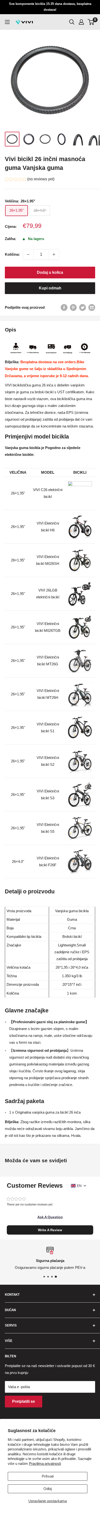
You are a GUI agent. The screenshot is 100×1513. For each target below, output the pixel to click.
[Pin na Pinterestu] (73, 307)
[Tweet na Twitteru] (82, 307)
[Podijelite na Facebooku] (64, 307)
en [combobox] (79, 1186)
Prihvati (48, 1476)
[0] (91, 22)
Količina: (12, 254)
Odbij (47, 1489)
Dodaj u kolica (50, 272)
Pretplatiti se (23, 1401)
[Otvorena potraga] (72, 22)
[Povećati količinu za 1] (54, 254)
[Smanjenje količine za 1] (28, 254)
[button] (29, 179)
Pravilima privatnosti (45, 1463)
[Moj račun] (81, 22)
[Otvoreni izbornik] (7, 22)
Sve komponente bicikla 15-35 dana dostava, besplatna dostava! (50, 6)
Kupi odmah (50, 288)
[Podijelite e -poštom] (91, 307)
